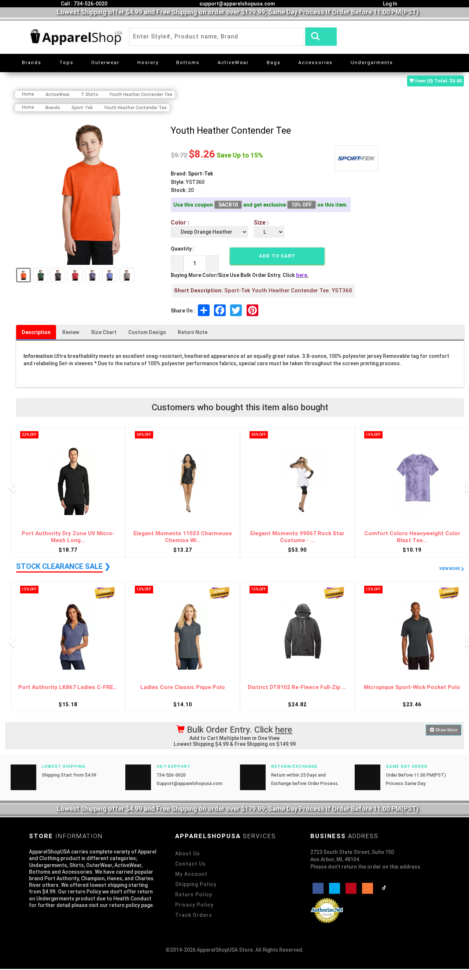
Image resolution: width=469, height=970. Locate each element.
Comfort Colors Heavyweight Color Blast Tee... (412, 537)
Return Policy (193, 894)
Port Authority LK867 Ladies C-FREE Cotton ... (68, 687)
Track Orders (193, 915)
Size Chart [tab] (104, 332)
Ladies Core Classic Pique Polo (182, 687)
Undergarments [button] (372, 62)
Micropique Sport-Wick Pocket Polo (412, 687)
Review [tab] (70, 332)
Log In (389, 4)
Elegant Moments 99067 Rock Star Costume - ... (297, 537)
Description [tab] (36, 332)
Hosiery (148, 62)
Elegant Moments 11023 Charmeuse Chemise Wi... (182, 537)
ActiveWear (233, 62)
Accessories (315, 62)
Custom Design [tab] (147, 332)
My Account (191, 874)
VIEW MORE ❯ (451, 569)
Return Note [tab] (192, 332)
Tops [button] (66, 62)
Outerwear (105, 62)
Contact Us (190, 864)
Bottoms (188, 62)
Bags (274, 62)
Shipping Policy (196, 884)
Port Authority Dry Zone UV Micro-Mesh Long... (68, 537)
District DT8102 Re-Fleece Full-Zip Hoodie (297, 687)
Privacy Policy (194, 905)
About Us (187, 853)
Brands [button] (31, 62)
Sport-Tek (200, 174)
